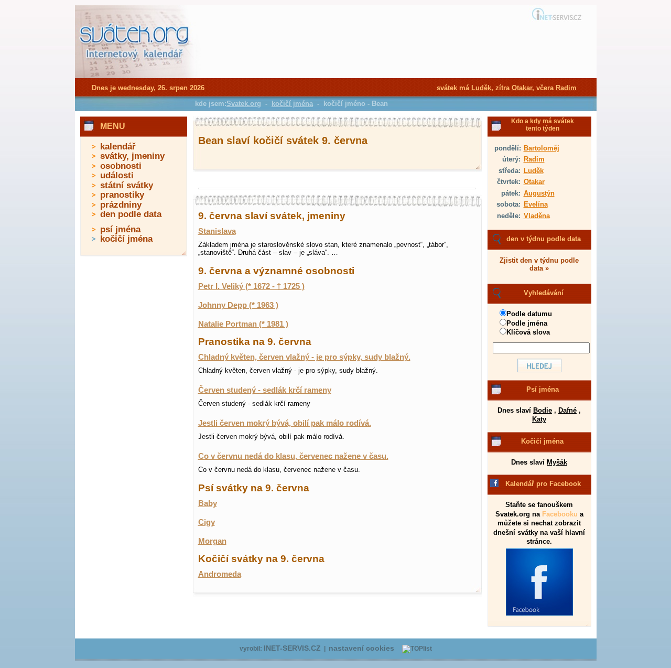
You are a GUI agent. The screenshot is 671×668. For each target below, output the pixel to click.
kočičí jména (126, 239)
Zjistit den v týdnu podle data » (539, 264)
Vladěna (537, 216)
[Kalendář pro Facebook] (539, 613)
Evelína (536, 204)
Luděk (534, 171)
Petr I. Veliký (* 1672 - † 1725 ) (251, 286)
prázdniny (121, 205)
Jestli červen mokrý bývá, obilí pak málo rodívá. (284, 423)
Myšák (557, 462)
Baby (207, 503)
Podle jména (526, 323)
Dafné (567, 410)
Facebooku (560, 514)
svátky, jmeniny (132, 156)
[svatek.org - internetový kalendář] (135, 76)
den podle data (130, 214)
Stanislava (217, 231)
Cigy (206, 522)
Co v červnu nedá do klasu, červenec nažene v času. (293, 456)
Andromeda (219, 574)
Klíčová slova (528, 332)
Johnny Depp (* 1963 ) (238, 305)
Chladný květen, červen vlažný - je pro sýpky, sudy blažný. (304, 357)
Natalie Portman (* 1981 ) (243, 324)
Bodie (542, 410)
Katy (539, 419)
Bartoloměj (541, 148)
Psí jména (542, 389)
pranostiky (122, 195)
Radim (534, 159)
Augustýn (539, 193)
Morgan (212, 541)
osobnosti (121, 166)
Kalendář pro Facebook (543, 484)
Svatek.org (243, 103)
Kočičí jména (542, 441)
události (117, 175)
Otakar (534, 182)
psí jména (120, 229)
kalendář (118, 147)
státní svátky (126, 185)
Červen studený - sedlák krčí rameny (264, 390)
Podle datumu (529, 314)
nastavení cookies (361, 648)
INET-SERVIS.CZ (292, 648)
